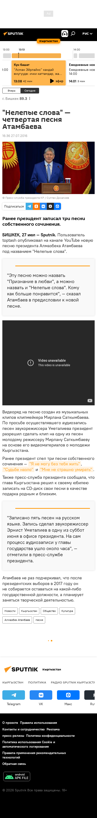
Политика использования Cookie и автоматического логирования (28, 744)
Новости (10, 611)
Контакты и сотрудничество (23, 729)
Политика (37, 682)
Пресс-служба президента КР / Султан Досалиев (37, 197)
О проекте (10, 723)
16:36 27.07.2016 (14, 136)
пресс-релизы (13, 735)
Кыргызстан (29, 611)
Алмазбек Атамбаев (17, 620)
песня (39, 620)
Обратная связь (14, 764)
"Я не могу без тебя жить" (54, 463)
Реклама (53, 729)
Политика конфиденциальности (50, 735)
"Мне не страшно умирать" (66, 469)
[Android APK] (17, 777)
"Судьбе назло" (18, 469)
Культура (67, 611)
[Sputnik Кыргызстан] (14, 35)
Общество (49, 611)
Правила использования (38, 723)
